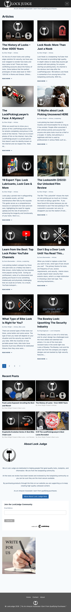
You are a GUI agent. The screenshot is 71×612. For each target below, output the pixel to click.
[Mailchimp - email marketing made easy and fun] (40, 526)
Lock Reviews (30, 437)
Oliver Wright (8, 53)
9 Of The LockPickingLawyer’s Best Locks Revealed (50, 433)
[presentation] (18, 30)
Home (28, 597)
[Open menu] (67, 3)
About (42, 597)
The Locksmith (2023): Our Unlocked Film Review (51, 183)
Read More (7, 78)
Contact (35, 597)
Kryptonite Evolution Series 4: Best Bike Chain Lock (18, 433)
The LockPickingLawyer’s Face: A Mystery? (15, 114)
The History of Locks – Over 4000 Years (52, 403)
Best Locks (21, 408)
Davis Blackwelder (9, 261)
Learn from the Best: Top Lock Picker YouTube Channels (17, 253)
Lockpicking (57, 118)
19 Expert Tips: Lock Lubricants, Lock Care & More (17, 183)
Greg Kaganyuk (43, 330)
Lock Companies (55, 330)
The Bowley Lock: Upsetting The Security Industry (52, 322)
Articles (16, 53)
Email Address (8, 508)
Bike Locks (22, 327)
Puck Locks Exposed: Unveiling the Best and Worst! (18, 404)
